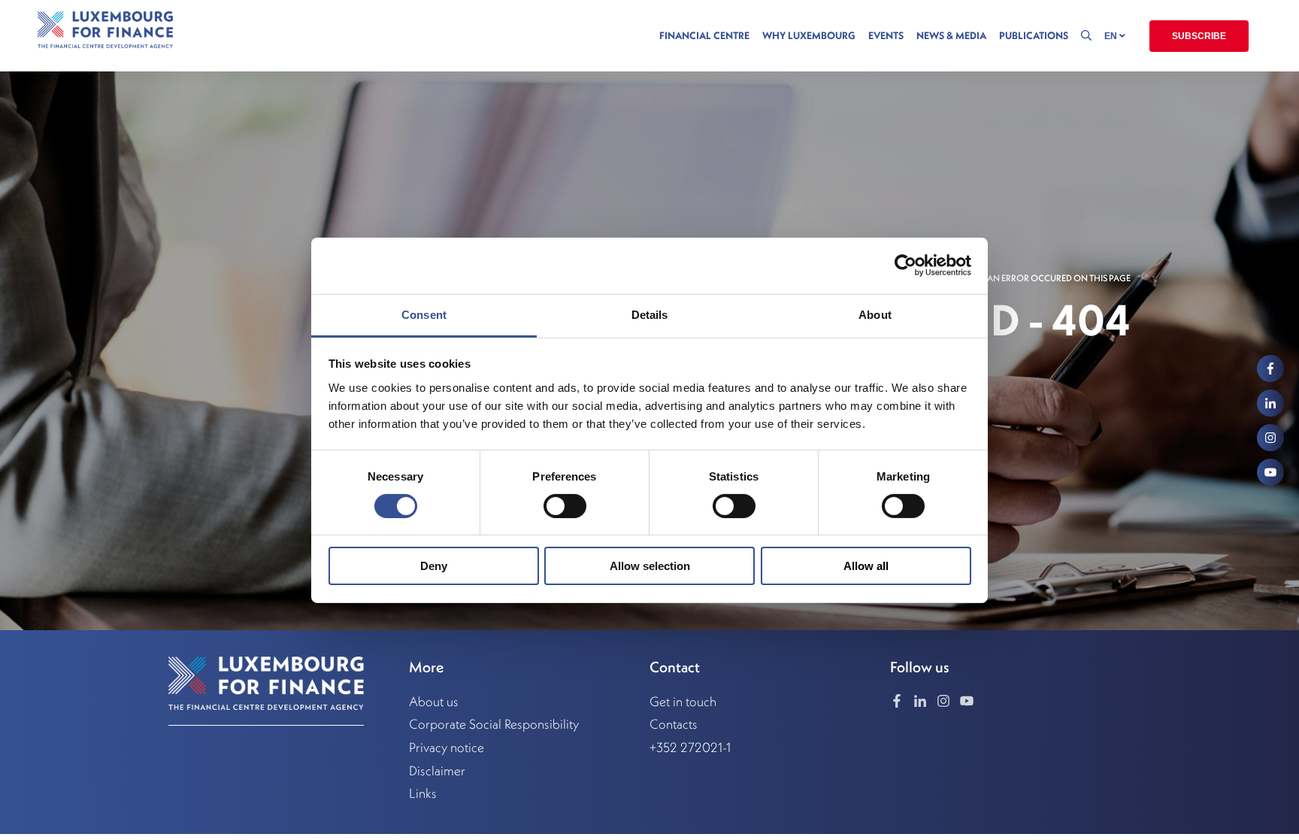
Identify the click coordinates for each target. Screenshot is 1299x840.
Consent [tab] (424, 314)
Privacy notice (446, 747)
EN (1111, 36)
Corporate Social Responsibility (494, 724)
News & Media (951, 35)
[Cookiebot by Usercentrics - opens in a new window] (905, 265)
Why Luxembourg (808, 35)
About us (434, 701)
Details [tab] (649, 314)
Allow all (866, 565)
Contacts (674, 724)
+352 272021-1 (690, 747)
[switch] (565, 506)
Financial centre (704, 35)
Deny (433, 565)
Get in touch (683, 701)
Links (423, 793)
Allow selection (650, 565)
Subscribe (1199, 36)
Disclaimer (437, 771)
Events (886, 35)
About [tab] (875, 314)
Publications (1033, 35)
